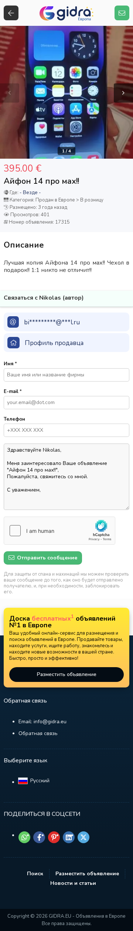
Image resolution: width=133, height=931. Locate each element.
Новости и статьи (73, 883)
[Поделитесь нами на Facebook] (39, 837)
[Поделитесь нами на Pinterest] (54, 837)
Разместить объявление (66, 674)
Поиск (35, 873)
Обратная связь (38, 733)
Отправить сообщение (46, 557)
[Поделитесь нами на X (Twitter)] (83, 837)
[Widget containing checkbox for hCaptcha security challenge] (59, 531)
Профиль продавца (54, 343)
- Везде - (30, 192)
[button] (123, 93)
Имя (10, 364)
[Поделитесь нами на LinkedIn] (69, 837)
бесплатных (53, 618)
